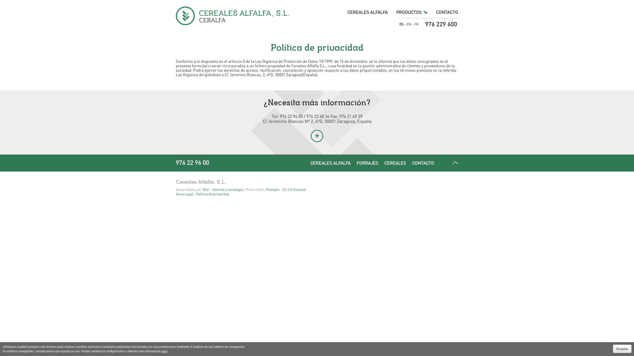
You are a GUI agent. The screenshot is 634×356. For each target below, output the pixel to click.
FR (416, 24)
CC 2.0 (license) (294, 189)
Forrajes (367, 163)
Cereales (395, 163)
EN (409, 24)
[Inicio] (232, 15)
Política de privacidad (212, 194)
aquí (164, 351)
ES (401, 24)
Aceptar (622, 349)
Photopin (273, 189)
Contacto (447, 12)
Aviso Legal (184, 194)
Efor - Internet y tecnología (223, 189)
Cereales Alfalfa (367, 12)
